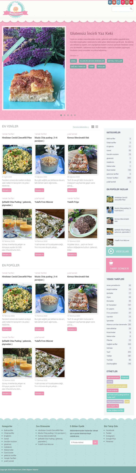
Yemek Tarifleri (119, 178)
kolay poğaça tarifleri (115, 410)
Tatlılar (119, 356)
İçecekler (119, 320)
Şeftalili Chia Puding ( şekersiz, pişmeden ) (122, 231)
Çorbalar (119, 293)
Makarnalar (119, 166)
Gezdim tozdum (119, 154)
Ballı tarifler (119, 138)
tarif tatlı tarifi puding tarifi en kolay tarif (118, 395)
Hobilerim (119, 162)
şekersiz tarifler (119, 174)
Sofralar (119, 348)
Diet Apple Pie (112, 406)
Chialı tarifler (119, 142)
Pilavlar (119, 340)
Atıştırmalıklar (119, 289)
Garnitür (119, 316)
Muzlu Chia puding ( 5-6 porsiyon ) (123, 209)
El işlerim (119, 146)
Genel (119, 150)
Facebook (110, 430)
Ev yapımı (119, 309)
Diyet (119, 297)
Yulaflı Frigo (73, 201)
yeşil (127, 401)
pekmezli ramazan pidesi (116, 386)
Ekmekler (119, 301)
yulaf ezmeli (119, 182)
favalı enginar (112, 390)
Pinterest (124, 377)
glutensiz (119, 158)
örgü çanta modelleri (115, 401)
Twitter (109, 433)
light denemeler (113, 377)
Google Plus (111, 438)
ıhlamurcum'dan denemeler (119, 324)
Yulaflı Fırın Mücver (44, 201)
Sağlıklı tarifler (119, 344)
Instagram (110, 436)
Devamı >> (74, 55)
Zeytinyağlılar (119, 363)
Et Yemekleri (119, 305)
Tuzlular (119, 360)
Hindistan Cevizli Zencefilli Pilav (17, 137)
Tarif (119, 352)
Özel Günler (119, 170)
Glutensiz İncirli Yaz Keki (91, 33)
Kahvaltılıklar (119, 328)
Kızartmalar (119, 332)
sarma (109, 381)
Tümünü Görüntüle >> (81, 127)
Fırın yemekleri (119, 313)
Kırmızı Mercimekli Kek (78, 137)
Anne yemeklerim (119, 285)
